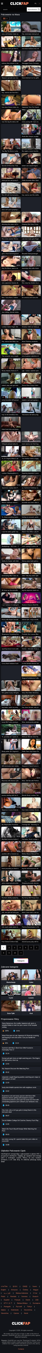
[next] (20, 952)
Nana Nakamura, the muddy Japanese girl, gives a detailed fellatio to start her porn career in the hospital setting (19, 1025)
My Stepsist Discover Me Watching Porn (15, 1068)
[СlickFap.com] (19, 3)
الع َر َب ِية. (7, 1293)
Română (13, 1296)
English (3, 1290)
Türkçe (29, 1306)
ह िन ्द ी (8, 1303)
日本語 (25, 1286)
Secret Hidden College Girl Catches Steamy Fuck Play (20, 1120)
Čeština (25, 1290)
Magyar (35, 1290)
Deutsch (35, 1296)
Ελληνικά (14, 1290)
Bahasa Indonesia (22, 1293)
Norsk (26, 1313)
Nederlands (15, 1310)
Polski (3, 1296)
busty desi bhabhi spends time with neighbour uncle (19, 1087)
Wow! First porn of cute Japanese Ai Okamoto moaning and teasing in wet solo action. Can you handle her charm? (20, 1037)
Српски (16, 1313)
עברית (35, 1293)
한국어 (15, 1286)
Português (7, 1306)
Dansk (28, 1300)
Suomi (35, 1286)
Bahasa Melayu (22, 1303)
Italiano (3, 1310)
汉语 (36, 1300)
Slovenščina (28, 1310)
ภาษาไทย (4, 1286)
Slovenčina (4, 1313)
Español (6, 1300)
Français (17, 1300)
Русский (19, 1306)
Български (36, 1303)
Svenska (24, 1296)
